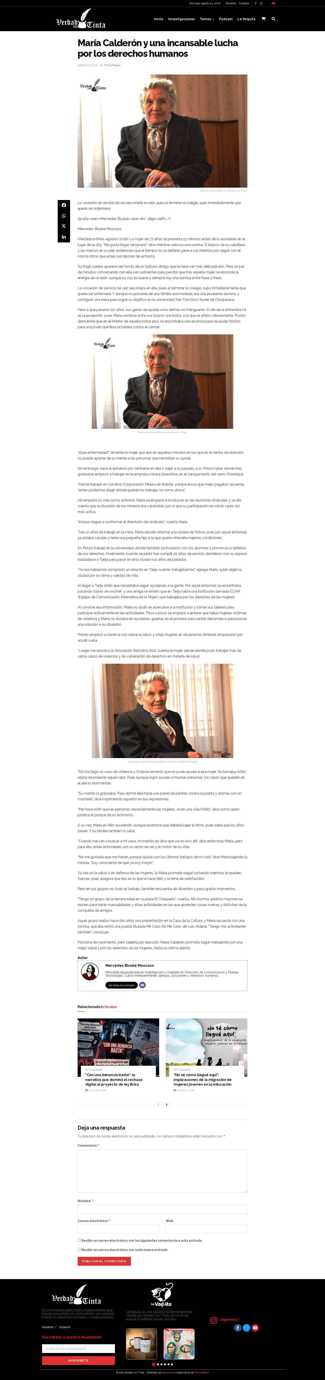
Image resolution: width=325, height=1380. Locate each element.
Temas (205, 19)
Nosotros (231, 3)
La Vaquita (246, 19)
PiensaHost (201, 1372)
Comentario (88, 1145)
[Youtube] (255, 1328)
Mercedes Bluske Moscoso (129, 965)
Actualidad (93, 1070)
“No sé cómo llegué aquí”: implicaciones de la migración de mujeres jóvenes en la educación (203, 1079)
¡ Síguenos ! (229, 1319)
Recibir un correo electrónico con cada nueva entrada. (124, 1250)
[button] (153, 1364)
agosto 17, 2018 (88, 65)
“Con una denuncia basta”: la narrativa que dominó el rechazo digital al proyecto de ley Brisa (114, 1079)
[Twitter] (246, 1328)
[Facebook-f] (238, 1328)
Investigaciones (181, 19)
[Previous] (158, 1105)
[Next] (166, 1105)
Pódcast (226, 19)
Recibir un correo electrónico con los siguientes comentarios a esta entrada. (142, 1240)
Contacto (244, 3)
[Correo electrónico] (142, 985)
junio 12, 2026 (185, 1090)
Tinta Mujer (112, 65)
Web (169, 1221)
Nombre (86, 1201)
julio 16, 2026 (96, 1090)
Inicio (158, 19)
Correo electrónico (94, 1221)
